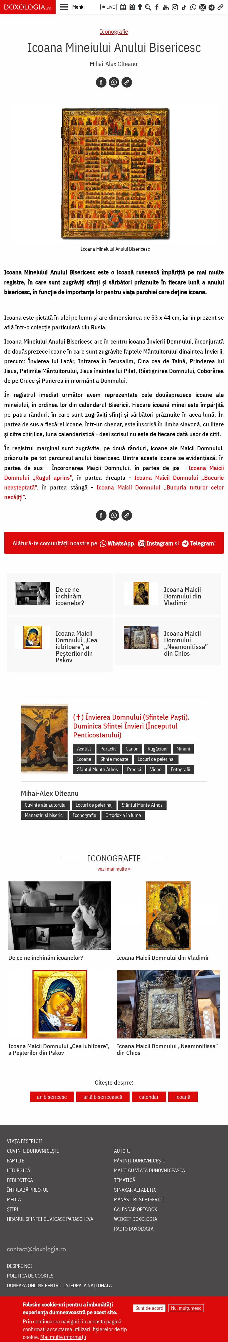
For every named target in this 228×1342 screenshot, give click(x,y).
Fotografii (180, 769)
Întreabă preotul (27, 1190)
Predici (134, 769)
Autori (122, 1151)
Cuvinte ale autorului (45, 805)
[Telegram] (212, 7)
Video (156, 769)
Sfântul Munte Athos (97, 769)
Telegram (202, 543)
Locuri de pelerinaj (156, 759)
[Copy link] (127, 82)
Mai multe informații (63, 1337)
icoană (182, 1096)
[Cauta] (148, 6)
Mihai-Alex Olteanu (113, 63)
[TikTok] (184, 7)
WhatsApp (121, 543)
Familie (15, 1161)
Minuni (183, 748)
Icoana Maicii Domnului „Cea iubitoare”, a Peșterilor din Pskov (76, 646)
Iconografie (114, 31)
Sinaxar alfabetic (135, 1190)
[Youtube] (166, 7)
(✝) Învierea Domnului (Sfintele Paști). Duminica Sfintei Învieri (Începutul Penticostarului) (131, 725)
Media (14, 1200)
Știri (13, 1209)
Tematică (124, 1180)
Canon (132, 748)
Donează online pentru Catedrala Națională (59, 1286)
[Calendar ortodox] (123, 7)
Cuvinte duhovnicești (33, 1151)
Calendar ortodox (135, 1209)
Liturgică (18, 1171)
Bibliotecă (20, 1180)
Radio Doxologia (133, 1229)
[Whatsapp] (114, 82)
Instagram (160, 543)
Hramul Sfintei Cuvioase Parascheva (50, 1219)
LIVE (110, 7)
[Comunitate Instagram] (203, 7)
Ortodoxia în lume (123, 815)
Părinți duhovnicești (139, 1161)
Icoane (84, 759)
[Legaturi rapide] (220, 6)
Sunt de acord (149, 1308)
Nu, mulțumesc (186, 1308)
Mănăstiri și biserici (44, 815)
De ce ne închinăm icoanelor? (70, 596)
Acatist (84, 748)
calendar (149, 1096)
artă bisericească (102, 1096)
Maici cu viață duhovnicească (149, 1171)
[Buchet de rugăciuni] (140, 7)
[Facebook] (156, 7)
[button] (72, 6)
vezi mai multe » (114, 869)
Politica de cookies (30, 1276)
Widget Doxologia (135, 1219)
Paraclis (108, 748)
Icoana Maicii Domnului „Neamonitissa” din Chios (186, 643)
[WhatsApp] (193, 7)
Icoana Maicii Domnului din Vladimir (182, 596)
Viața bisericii (24, 1141)
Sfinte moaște (114, 759)
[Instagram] (175, 7)
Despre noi (19, 1266)
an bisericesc (52, 1096)
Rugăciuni (157, 748)
